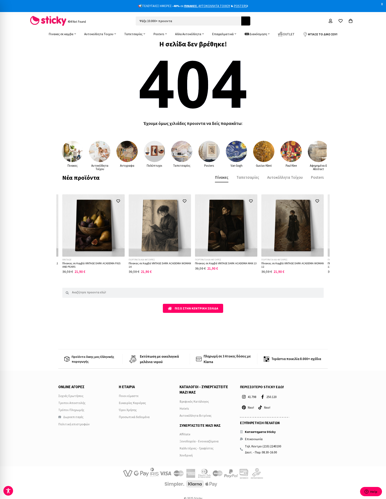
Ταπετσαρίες (181, 165)
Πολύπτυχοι (154, 165)
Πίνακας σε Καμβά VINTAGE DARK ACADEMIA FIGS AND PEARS (91, 264)
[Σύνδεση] (330, 21)
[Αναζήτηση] (245, 21)
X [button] (382, 4)
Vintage (66, 259)
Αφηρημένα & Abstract (318, 167)
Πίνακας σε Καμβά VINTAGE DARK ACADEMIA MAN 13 (226, 263)
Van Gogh (236, 165)
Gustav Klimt (264, 165)
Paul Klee (291, 165)
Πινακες (72, 165)
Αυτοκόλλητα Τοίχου (99, 167)
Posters (209, 165)
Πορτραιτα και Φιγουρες (142, 259)
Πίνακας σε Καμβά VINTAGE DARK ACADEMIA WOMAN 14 (160, 264)
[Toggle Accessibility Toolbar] (8, 491)
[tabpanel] (193, 234)
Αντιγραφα (127, 165)
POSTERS (240, 6)
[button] (118, 200)
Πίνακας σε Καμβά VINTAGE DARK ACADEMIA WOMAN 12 (292, 264)
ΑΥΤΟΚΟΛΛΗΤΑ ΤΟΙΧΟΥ (214, 6)
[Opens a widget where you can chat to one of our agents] (371, 492)
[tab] (221, 177)
